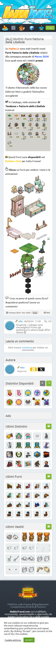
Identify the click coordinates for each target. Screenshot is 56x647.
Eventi (30, 606)
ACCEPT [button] (29, 640)
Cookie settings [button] (13, 640)
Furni (35, 312)
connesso (27, 347)
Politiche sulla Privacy (19, 604)
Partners (41, 606)
